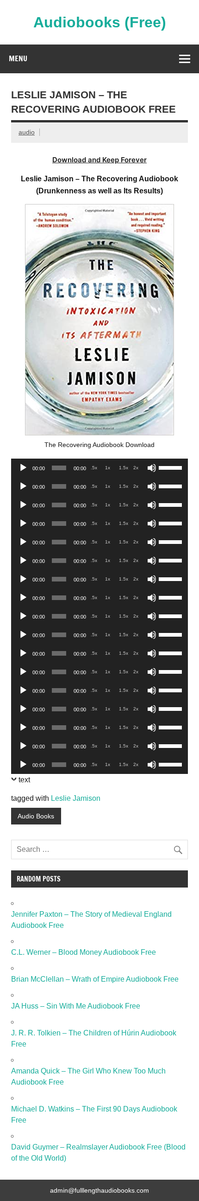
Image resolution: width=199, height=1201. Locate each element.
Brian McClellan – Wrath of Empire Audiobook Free (95, 979)
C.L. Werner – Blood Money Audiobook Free (83, 952)
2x (135, 467)
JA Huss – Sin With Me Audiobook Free (75, 1006)
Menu (18, 58)
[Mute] (151, 468)
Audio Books (36, 816)
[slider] (171, 467)
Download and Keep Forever (99, 159)
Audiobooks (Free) (99, 22)
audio (27, 132)
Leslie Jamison (75, 798)
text (24, 780)
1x (107, 467)
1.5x (123, 467)
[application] (99, 468)
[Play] (23, 468)
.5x (94, 467)
